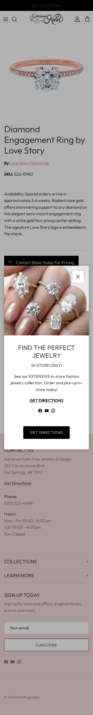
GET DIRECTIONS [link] (46, 432)
